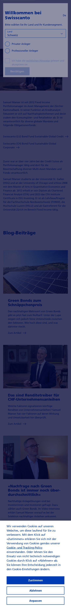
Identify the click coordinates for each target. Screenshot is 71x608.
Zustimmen (35, 580)
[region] (35, 564)
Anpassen (35, 600)
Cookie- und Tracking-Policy (24, 547)
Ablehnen (35, 590)
